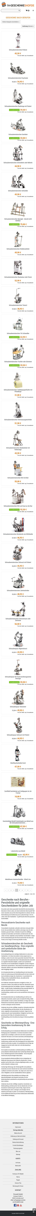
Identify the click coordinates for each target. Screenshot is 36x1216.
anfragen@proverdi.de (19, 1200)
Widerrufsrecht (18, 1133)
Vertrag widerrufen (18, 1130)
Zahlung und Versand (18, 1139)
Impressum (18, 1127)
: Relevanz (27, 26)
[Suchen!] (19, 10)
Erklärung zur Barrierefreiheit (18, 1136)
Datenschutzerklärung (18, 1142)
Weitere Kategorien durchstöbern (10, 22)
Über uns (18, 1151)
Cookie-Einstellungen (18, 1145)
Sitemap (18, 1154)
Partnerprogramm (18, 1148)
